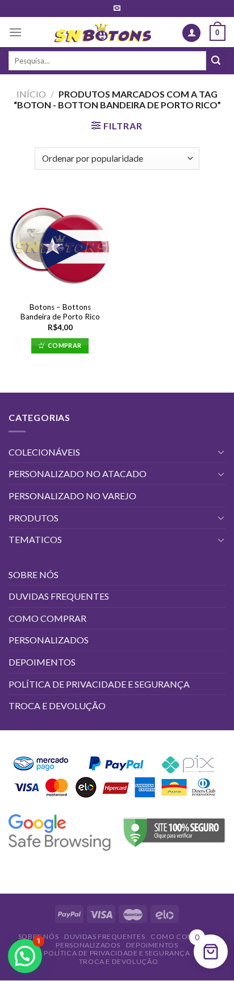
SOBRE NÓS (33, 574)
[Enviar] (215, 60)
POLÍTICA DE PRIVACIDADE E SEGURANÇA (99, 684)
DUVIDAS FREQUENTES (59, 596)
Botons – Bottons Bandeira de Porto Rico (60, 312)
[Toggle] (220, 451)
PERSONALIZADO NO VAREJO (72, 495)
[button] (25, 956)
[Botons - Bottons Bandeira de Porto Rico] (60, 243)
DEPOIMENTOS (42, 661)
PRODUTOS (33, 517)
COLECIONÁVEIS (44, 452)
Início (31, 94)
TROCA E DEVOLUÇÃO (57, 705)
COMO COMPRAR (47, 618)
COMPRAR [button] (64, 345)
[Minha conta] (191, 33)
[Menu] (15, 32)
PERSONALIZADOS (49, 639)
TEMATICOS (35, 539)
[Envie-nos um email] (117, 8)
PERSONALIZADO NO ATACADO (78, 473)
